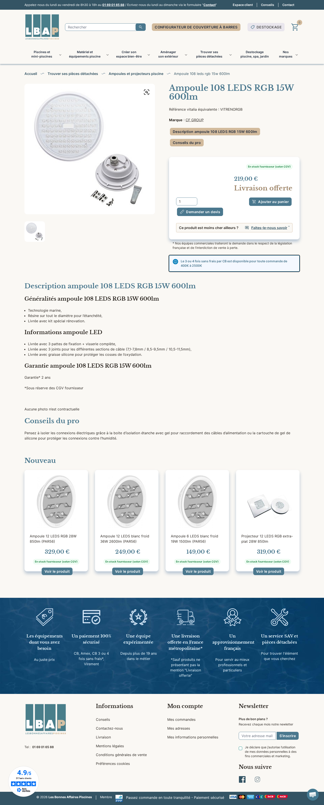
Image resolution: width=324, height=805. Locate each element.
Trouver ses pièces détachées (209, 54)
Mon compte (185, 706)
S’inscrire (287, 736)
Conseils (267, 5)
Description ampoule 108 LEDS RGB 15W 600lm (215, 131)
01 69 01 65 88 (113, 5)
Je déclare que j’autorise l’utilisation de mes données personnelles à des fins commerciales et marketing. (270, 751)
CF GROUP (195, 120)
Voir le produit (57, 571)
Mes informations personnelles (192, 737)
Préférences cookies (113, 763)
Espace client (243, 5)
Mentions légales (110, 746)
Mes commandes (181, 719)
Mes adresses (178, 728)
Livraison (103, 737)
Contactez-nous (109, 728)
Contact (209, 5)
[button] (313, 795)
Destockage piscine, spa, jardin (254, 54)
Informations (114, 706)
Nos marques (285, 54)
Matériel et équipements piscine (85, 54)
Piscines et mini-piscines (41, 54)
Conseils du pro (187, 142)
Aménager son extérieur (168, 54)
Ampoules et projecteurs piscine (136, 73)
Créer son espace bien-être (129, 54)
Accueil (30, 73)
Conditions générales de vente (121, 755)
